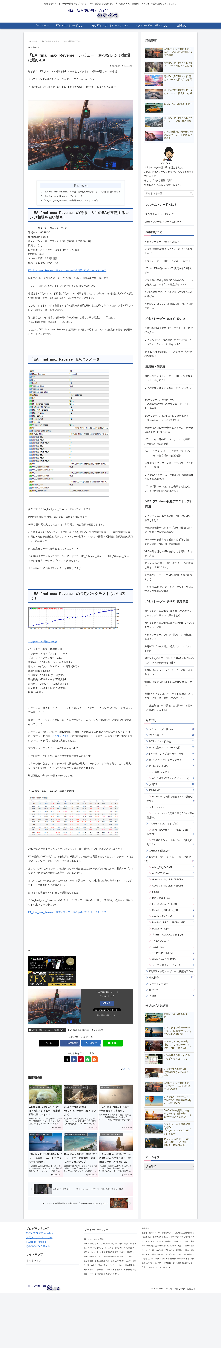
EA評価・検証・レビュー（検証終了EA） (48, 1030)
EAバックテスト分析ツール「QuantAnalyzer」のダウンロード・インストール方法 (168, 404)
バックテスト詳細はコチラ (42, 641)
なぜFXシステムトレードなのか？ (162, 221)
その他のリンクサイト (38, 1246)
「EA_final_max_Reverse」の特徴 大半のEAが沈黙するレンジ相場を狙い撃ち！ (82, 191)
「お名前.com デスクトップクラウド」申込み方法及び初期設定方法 (168, 588)
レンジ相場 (98, 1030)
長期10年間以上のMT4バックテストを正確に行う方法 (168, 330)
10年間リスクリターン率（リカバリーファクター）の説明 (168, 465)
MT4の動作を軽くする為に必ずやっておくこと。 (168, 390)
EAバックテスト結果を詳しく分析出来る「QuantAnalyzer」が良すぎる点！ (166, 417)
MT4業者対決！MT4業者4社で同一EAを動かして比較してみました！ (168, 707)
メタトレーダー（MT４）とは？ (161, 241)
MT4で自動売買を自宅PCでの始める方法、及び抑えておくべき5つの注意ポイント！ (169, 282)
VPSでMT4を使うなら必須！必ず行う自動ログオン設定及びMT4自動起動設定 (168, 541)
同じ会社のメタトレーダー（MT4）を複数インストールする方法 (168, 378)
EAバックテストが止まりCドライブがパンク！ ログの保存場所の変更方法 (167, 453)
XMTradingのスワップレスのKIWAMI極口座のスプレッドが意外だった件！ (169, 660)
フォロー (108, 1003)
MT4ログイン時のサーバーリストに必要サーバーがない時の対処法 (168, 441)
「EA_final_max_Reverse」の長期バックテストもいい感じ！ (72, 200)
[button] (191, 193)
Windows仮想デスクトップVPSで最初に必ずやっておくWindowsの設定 (168, 529)
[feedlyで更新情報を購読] (88, 1059)
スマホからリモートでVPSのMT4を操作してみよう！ (168, 577)
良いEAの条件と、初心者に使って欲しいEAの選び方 (168, 294)
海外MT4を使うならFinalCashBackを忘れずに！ (168, 684)
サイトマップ (34, 1260)
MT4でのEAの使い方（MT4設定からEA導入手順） (168, 270)
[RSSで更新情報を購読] (95, 1059)
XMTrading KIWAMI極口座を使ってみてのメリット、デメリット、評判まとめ (168, 613)
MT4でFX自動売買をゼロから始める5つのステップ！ (168, 251)
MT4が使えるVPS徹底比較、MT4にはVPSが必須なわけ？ (168, 518)
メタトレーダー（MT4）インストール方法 (167, 261)
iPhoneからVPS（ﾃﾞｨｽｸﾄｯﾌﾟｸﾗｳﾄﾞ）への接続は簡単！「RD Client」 (168, 565)
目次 (76, 185)
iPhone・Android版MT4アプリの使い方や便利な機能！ (168, 353)
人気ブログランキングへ (39, 1237)
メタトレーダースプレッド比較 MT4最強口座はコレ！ (168, 636)
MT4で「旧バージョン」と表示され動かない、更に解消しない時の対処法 (167, 488)
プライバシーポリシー (96, 1229)
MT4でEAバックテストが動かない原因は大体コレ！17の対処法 (168, 477)
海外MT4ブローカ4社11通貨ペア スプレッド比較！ (168, 648)
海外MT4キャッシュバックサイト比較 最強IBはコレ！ (168, 672)
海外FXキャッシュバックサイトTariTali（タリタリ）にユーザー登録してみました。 (169, 695)
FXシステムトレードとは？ (159, 214)
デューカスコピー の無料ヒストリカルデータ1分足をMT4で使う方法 (168, 429)
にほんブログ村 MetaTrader (41, 1233)
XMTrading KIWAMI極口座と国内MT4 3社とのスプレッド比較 (169, 625)
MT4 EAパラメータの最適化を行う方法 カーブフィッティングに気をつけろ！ (168, 342)
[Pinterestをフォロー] (81, 1059)
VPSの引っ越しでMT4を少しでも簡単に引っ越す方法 (168, 553)
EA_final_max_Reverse (79, 1030)
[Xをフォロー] (67, 1059)
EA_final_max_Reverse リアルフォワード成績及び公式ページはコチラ (67, 270)
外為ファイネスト (61, 736)
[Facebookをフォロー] (74, 1059)
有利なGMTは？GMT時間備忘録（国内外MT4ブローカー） (168, 306)
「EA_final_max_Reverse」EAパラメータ (63, 196)
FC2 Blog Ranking (36, 1242)
